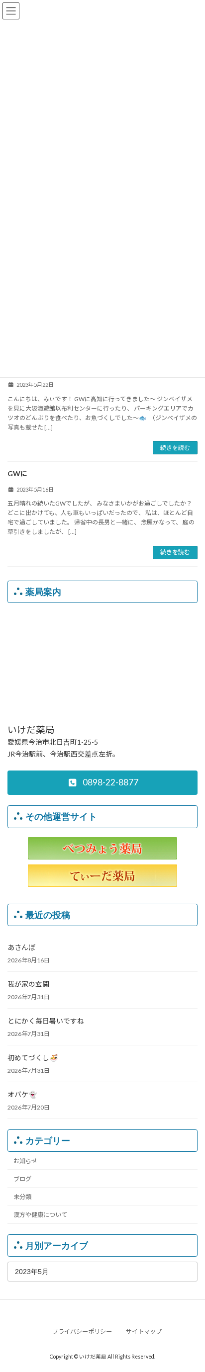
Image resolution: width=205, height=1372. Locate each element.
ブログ (22, 1178)
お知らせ (25, 1160)
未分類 (22, 1196)
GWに (17, 473)
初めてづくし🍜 (32, 1057)
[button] (102, 782)
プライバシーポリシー (82, 1331)
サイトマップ (144, 1331)
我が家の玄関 (28, 984)
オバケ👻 (22, 1094)
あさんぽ (21, 947)
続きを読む (175, 447)
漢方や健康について (40, 1214)
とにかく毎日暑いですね (45, 1021)
